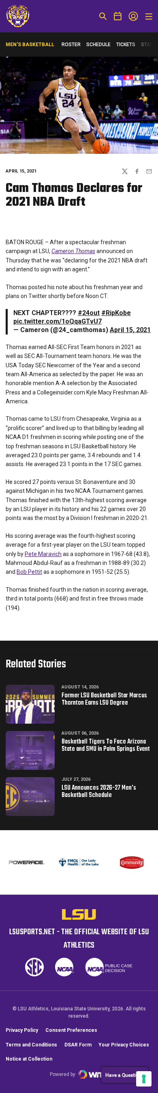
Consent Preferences (71, 1030)
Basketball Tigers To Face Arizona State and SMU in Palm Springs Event (106, 745)
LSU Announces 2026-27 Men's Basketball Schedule (99, 792)
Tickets (125, 44)
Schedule (98, 44)
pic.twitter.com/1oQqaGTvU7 (57, 321)
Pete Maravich (43, 554)
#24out (89, 313)
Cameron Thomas (73, 251)
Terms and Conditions (31, 1045)
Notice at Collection (29, 1059)
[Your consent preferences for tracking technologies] (144, 1079)
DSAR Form (78, 1045)
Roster (71, 44)
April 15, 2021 (130, 330)
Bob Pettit (29, 572)
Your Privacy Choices (123, 1045)
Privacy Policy (22, 1030)
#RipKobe (116, 313)
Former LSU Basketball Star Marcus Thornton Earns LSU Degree (104, 699)
